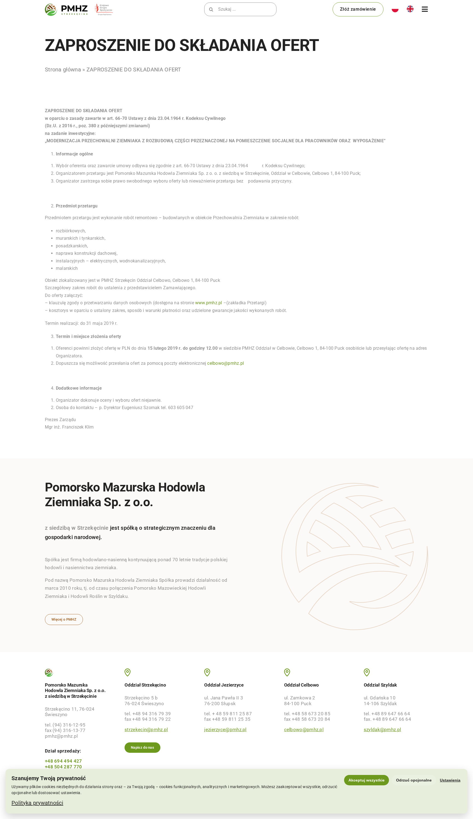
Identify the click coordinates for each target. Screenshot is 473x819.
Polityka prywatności (37, 803)
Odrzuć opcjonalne (414, 780)
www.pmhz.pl (208, 302)
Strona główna (63, 69)
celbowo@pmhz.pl (225, 363)
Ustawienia (450, 780)
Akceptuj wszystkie (366, 780)
